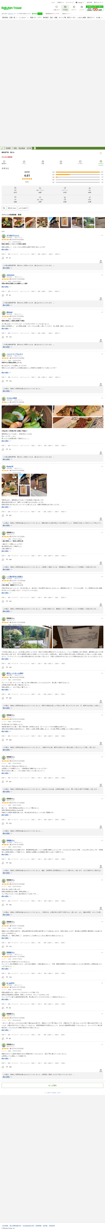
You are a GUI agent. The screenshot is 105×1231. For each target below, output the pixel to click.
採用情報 (38, 1226)
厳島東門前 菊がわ (8, 152)
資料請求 (52, 1226)
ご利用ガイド (60, 2)
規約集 (45, 1226)
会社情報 (5, 1226)
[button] (7, 222)
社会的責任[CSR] (28, 1226)
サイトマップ (70, 2)
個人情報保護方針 (15, 1226)
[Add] (100, 153)
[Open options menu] (102, 235)
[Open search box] (4, 208)
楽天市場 (89, 2)
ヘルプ (53, 2)
